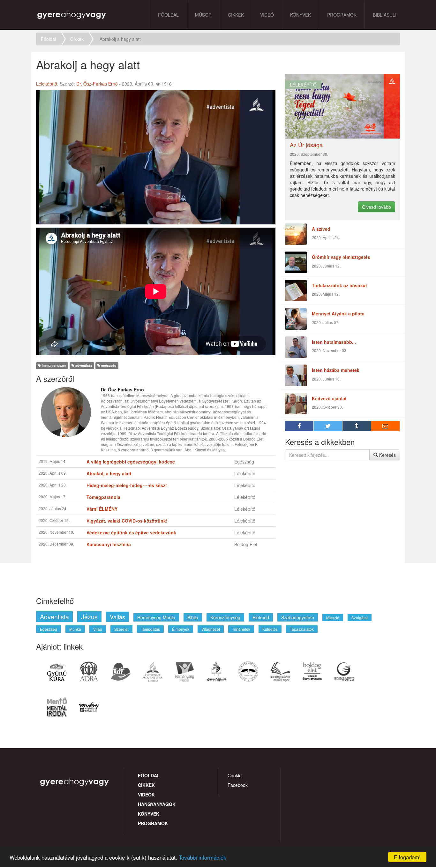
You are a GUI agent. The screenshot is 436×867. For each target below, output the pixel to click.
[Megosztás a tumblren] (356, 426)
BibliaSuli (384, 14)
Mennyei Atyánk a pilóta (338, 313)
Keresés (387, 455)
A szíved (321, 229)
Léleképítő (46, 83)
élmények (180, 629)
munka (75, 629)
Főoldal (168, 14)
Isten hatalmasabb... (334, 342)
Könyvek (300, 14)
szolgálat (359, 617)
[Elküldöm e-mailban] (385, 426)
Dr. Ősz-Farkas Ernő (97, 83)
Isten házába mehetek (335, 370)
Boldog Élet (245, 544)
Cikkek (236, 14)
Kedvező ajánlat (329, 398)
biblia (192, 617)
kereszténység (225, 617)
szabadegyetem (297, 617)
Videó (267, 14)
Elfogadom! (407, 857)
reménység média (156, 617)
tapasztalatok (302, 629)
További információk (202, 857)
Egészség (244, 461)
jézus (89, 616)
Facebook (238, 785)
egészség (108, 365)
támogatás (150, 629)
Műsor (203, 14)
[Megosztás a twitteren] (328, 426)
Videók (146, 794)
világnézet (210, 629)
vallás (117, 617)
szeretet (121, 629)
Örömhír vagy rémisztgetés (341, 257)
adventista (83, 365)
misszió (332, 617)
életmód (260, 617)
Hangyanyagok (157, 804)
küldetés (270, 629)
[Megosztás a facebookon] (299, 426)
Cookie (235, 775)
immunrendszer (53, 365)
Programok (342, 14)
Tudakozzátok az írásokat (339, 285)
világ (97, 629)
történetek (241, 629)
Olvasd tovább (376, 207)
